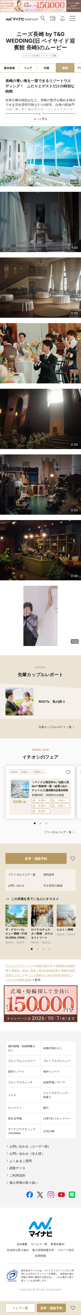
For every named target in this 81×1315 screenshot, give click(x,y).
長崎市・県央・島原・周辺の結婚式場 (34, 970)
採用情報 (40, 1255)
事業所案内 (57, 1244)
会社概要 (22, 1244)
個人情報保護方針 (43, 1250)
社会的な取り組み (18, 1250)
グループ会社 (66, 1250)
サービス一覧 (39, 1244)
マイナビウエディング (19, 965)
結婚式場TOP (44, 965)
